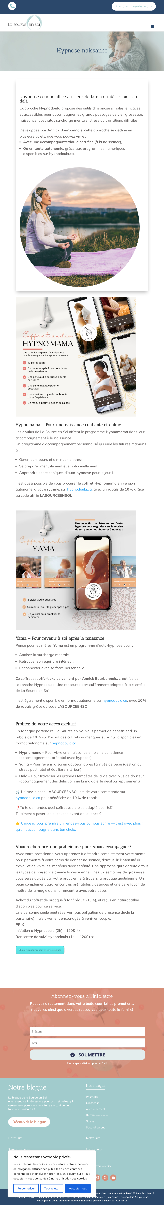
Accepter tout (78, 1188)
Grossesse (92, 1103)
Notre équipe (94, 1149)
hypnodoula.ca (79, 489)
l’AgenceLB (121, 1200)
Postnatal (92, 1097)
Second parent (95, 1127)
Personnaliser (26, 1188)
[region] (52, 1173)
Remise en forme (97, 1115)
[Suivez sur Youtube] (113, 1177)
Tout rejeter (51, 1188)
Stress (90, 1121)
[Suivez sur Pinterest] (105, 1177)
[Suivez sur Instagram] (97, 1177)
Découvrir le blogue (29, 1121)
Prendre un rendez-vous (133, 6)
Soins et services (19, 1149)
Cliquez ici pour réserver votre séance (40, 949)
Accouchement (95, 1109)
